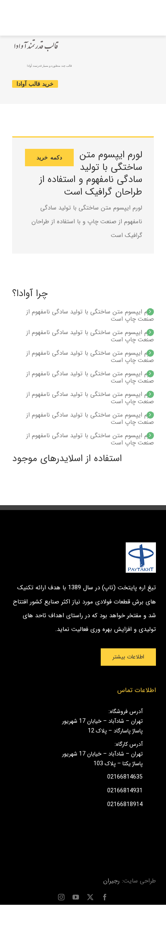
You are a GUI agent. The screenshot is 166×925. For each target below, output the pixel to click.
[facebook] (105, 897)
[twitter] (90, 897)
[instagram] (61, 897)
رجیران (111, 881)
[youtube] (76, 897)
